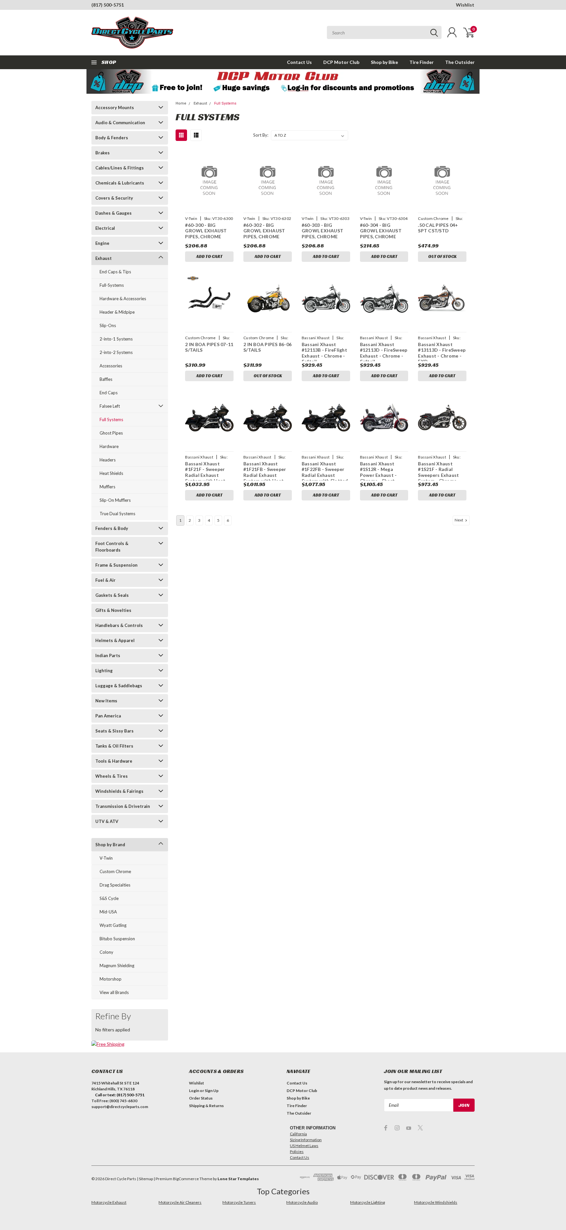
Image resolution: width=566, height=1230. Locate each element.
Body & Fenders (111, 137)
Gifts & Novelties (113, 610)
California (298, 1133)
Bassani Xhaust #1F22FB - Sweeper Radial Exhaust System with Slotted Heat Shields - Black (325, 475)
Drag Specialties (115, 885)
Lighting (104, 670)
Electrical (105, 228)
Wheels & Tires (111, 776)
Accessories (111, 365)
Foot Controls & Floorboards (111, 547)
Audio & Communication (120, 122)
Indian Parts (107, 655)
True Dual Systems (117, 513)
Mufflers (107, 486)
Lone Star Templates (238, 1178)
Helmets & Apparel (115, 640)
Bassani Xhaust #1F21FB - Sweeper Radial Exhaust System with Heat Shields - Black (264, 475)
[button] (283, 81)
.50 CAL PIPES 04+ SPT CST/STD (438, 228)
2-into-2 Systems (116, 352)
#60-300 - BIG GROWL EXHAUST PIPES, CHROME (206, 230)
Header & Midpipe (117, 312)
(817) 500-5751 (107, 5)
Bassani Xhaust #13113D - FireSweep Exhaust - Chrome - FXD (441, 353)
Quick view (209, 179)
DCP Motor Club (341, 62)
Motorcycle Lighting (367, 1202)
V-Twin (106, 858)
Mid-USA (108, 911)
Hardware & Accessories (123, 298)
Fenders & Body (111, 528)
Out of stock (442, 256)
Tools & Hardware (113, 761)
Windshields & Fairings (119, 791)
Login (194, 1090)
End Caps (109, 392)
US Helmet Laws (304, 1145)
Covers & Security (114, 198)
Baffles (106, 379)
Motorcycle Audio (302, 1202)
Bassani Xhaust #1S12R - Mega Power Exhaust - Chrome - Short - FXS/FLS (379, 475)
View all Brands (114, 992)
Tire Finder (421, 62)
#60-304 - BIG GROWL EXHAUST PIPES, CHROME (381, 230)
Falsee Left (110, 406)
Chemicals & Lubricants (119, 182)
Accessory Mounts (114, 107)
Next (459, 519)
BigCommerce (186, 1178)
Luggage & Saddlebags (118, 685)
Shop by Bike (384, 62)
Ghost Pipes (111, 433)
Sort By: (260, 135)
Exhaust (103, 258)
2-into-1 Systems (116, 339)
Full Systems (111, 419)
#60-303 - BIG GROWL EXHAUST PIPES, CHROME (322, 230)
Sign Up (211, 1090)
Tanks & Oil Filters (114, 746)
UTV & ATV (106, 821)
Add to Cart (209, 256)
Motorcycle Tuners (239, 1202)
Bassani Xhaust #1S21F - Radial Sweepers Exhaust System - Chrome (438, 472)
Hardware (109, 446)
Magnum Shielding (117, 965)
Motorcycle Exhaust (108, 1202)
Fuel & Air (105, 580)
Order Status (201, 1098)
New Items (106, 700)
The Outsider (460, 62)
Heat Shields (111, 473)
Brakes (102, 152)
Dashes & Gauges (113, 213)
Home (181, 103)
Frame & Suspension (116, 565)
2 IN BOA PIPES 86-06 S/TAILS (267, 347)
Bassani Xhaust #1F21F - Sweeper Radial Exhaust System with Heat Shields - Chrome (205, 475)
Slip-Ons (108, 325)
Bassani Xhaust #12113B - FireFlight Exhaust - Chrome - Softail (324, 353)
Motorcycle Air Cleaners (180, 1202)
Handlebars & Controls (119, 625)
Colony (106, 952)
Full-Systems (112, 285)
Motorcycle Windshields (435, 1202)
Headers (108, 459)
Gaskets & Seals (112, 595)
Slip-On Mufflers (115, 500)
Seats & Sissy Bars (114, 730)
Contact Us (299, 62)
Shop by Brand (110, 844)
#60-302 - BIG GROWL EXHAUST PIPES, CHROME (264, 230)
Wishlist (465, 5)
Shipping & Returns (206, 1105)
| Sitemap (145, 1178)
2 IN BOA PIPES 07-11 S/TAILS (209, 347)
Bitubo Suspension (117, 938)
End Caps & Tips (115, 271)
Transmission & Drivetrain (122, 806)
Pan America (108, 715)
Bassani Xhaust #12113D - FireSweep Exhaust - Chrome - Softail (383, 353)
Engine (102, 243)
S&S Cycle (109, 898)
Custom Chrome (115, 871)
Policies (297, 1151)
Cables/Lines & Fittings (119, 167)
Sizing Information (306, 1139)
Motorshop (111, 979)
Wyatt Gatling (113, 925)
